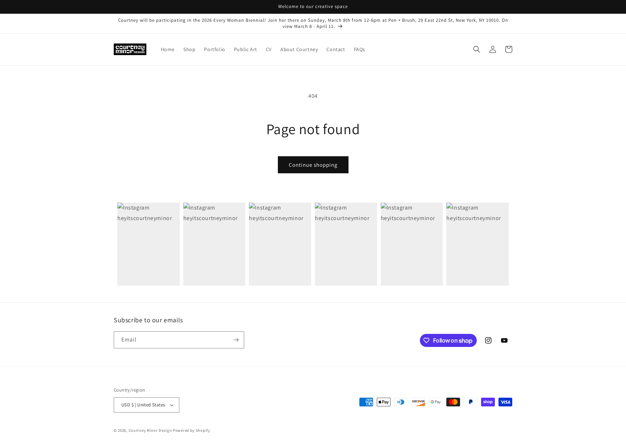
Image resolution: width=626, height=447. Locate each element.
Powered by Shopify (191, 430)
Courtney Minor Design (151, 430)
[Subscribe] (236, 339)
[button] (477, 49)
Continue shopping (313, 164)
